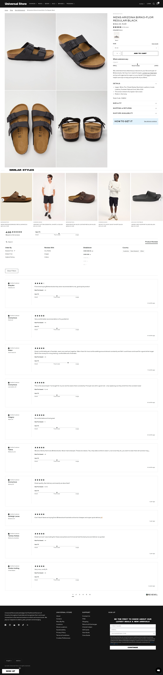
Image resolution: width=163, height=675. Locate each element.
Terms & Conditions (62, 635)
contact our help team (149, 73)
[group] (18, 232)
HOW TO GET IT (123, 121)
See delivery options (150, 121)
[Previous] (2, 200)
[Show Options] (154, 633)
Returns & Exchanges (89, 624)
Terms (116, 644)
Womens (32, 3)
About (58, 616)
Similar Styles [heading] (21, 170)
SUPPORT (86, 612)
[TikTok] (24, 625)
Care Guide (86, 635)
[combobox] (132, 633)
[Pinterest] (20, 625)
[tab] (151, 242)
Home (6, 10)
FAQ (83, 619)
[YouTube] (16, 625)
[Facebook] (7, 625)
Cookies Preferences (63, 638)
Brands (61, 3)
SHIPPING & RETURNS (122, 108)
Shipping (85, 621)
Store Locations (61, 627)
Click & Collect (87, 627)
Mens (40, 3)
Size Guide (86, 632)
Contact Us (86, 616)
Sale (53, 3)
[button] (135, 27)
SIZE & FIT (117, 103)
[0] (157, 4)
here (148, 75)
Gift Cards (85, 630)
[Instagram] (11, 625)
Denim (47, 3)
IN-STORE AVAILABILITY (123, 113)
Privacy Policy (61, 632)
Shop (11, 10)
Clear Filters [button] (11, 271)
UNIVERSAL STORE (64, 612)
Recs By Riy (60, 621)
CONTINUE (133, 647)
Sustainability (61, 630)
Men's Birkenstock (20, 10)
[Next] (160, 200)
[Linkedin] (29, 625)
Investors (59, 624)
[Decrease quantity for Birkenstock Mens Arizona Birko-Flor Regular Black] (114, 53)
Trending (69, 3)
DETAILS (116, 83)
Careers (59, 619)
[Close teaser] (20, 668)
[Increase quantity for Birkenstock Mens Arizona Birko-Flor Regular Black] (119, 53)
